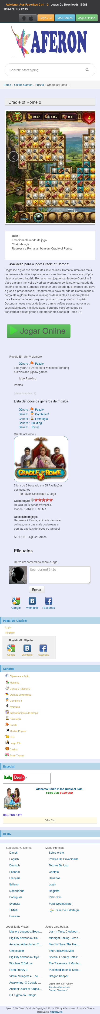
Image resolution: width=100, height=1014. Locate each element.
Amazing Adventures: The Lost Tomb (27, 944)
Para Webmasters (60, 903)
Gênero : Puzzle (31, 363)
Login (8, 627)
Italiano (14, 884)
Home (7, 85)
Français (14, 878)
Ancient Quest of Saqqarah (26, 989)
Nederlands (16, 891)
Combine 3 (15, 700)
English (14, 859)
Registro (10, 632)
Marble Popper (17, 731)
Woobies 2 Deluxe (21, 963)
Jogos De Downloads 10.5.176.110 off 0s (45, 6)
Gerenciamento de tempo (23, 713)
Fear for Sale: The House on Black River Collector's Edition (67, 944)
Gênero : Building (30, 423)
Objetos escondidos (20, 694)
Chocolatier (16, 950)
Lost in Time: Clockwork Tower (67, 931)
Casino (13, 749)
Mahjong (14, 682)
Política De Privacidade (63, 859)
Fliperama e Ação (19, 676)
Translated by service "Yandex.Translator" (59, 988)
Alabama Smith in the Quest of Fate (59, 789)
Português (15, 897)
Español (14, 872)
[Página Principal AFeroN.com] (50, 42)
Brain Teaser (16, 755)
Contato (54, 872)
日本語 (13, 910)
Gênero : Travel (29, 427)
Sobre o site (56, 852)
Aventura (14, 706)
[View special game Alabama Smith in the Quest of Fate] (12, 799)
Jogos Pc (46, 18)
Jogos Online (86, 18)
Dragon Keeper (58, 976)
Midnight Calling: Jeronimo (66, 938)
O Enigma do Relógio (23, 995)
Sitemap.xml (56, 1011)
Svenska (14, 903)
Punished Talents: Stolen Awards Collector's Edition (67, 970)
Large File (15, 743)
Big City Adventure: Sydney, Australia (27, 957)
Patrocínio (55, 897)
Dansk (13, 852)
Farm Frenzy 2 (18, 970)
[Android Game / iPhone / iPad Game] (28, 18)
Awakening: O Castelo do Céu (27, 982)
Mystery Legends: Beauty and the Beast (27, 931)
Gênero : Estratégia (33, 419)
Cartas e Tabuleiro (19, 688)
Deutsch (14, 865)
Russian (14, 916)
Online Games (23, 85)
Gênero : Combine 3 (34, 414)
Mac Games (65, 18)
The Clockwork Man (61, 950)
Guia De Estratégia (67, 910)
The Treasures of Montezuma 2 (67, 963)
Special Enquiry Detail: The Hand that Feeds (67, 957)
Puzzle (39, 85)
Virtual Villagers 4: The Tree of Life (27, 976)
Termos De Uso (58, 865)
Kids (11, 737)
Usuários (54, 878)
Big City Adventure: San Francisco (27, 938)
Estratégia (15, 719)
